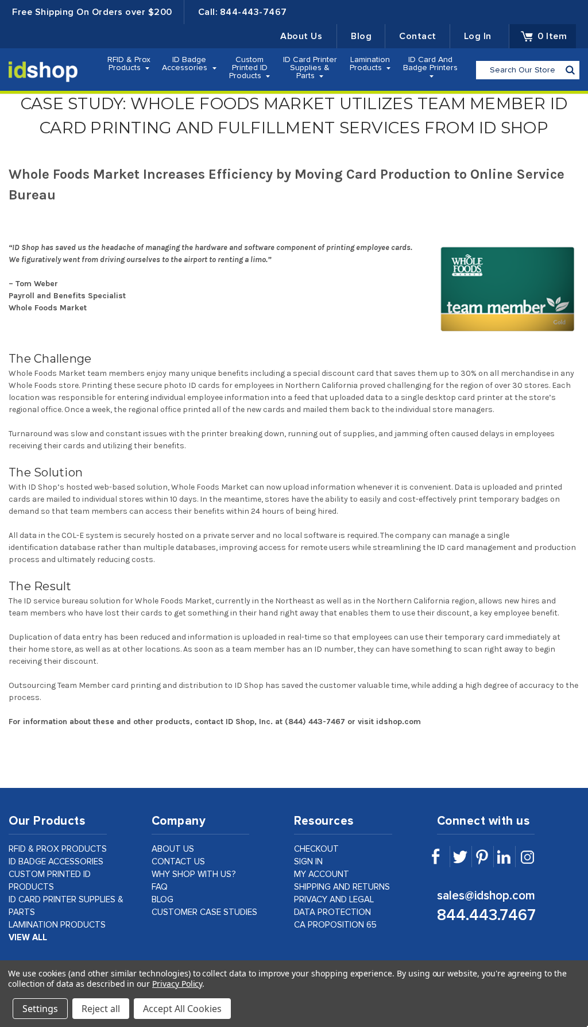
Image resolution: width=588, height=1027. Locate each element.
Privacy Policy (177, 983)
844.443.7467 (486, 915)
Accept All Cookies (182, 1008)
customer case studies (204, 912)
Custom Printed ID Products (248, 68)
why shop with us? (194, 874)
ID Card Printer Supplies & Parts (310, 68)
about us (173, 849)
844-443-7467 (253, 12)
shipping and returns (342, 887)
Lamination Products (370, 64)
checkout (316, 849)
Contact (417, 36)
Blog (361, 36)
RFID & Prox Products (128, 64)
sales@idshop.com (486, 896)
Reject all (101, 1008)
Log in (478, 36)
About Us (301, 36)
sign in (308, 861)
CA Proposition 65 (335, 925)
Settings (40, 1008)
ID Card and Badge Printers (430, 64)
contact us (178, 861)
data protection (332, 912)
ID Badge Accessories (186, 64)
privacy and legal (334, 899)
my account (321, 874)
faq (160, 887)
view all (28, 937)
